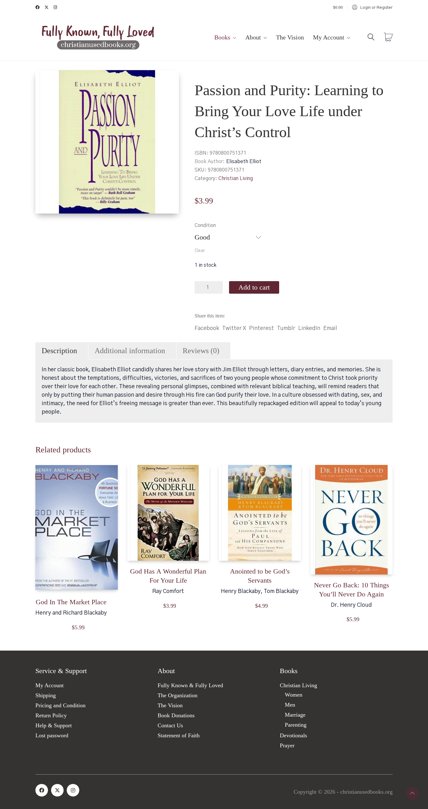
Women (293, 695)
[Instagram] (73, 790)
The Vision (170, 705)
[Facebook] (41, 790)
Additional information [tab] (130, 351)
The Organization (177, 695)
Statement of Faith (179, 735)
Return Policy (51, 715)
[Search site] (371, 38)
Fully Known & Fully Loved (190, 685)
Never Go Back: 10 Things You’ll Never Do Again (351, 589)
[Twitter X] (57, 790)
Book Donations (176, 715)
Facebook (207, 328)
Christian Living (235, 178)
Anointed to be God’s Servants (260, 575)
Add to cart (254, 287)
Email (330, 328)
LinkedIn (309, 328)
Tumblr (286, 328)
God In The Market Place (71, 602)
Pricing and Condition (60, 705)
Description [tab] (59, 351)
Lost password (51, 735)
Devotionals (293, 735)
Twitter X (234, 328)
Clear (200, 251)
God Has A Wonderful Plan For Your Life (168, 575)
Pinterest (261, 328)
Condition (205, 225)
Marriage (295, 715)
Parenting (295, 725)
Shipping (45, 695)
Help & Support (53, 725)
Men (290, 705)
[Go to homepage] (98, 38)
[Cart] (388, 38)
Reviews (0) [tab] (201, 351)
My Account (49, 685)
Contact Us (170, 725)
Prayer (287, 745)
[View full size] (45, 80)
